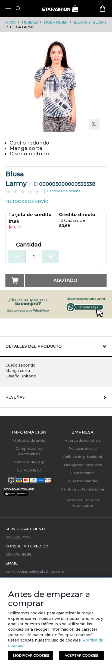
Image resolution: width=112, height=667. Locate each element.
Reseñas (15, 397)
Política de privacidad (82, 456)
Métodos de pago (29, 462)
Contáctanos (83, 473)
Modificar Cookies (31, 655)
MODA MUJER (56, 22)
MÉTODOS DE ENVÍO (26, 201)
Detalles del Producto (33, 346)
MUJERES (30, 22)
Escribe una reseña (63, 191)
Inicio (10, 22)
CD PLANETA (29, 470)
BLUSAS (80, 22)
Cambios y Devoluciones (83, 489)
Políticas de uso (82, 448)
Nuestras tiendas (82, 481)
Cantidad (29, 245)
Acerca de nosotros (82, 440)
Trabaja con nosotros (82, 465)
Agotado (65, 280)
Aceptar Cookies (81, 655)
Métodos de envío (29, 440)
